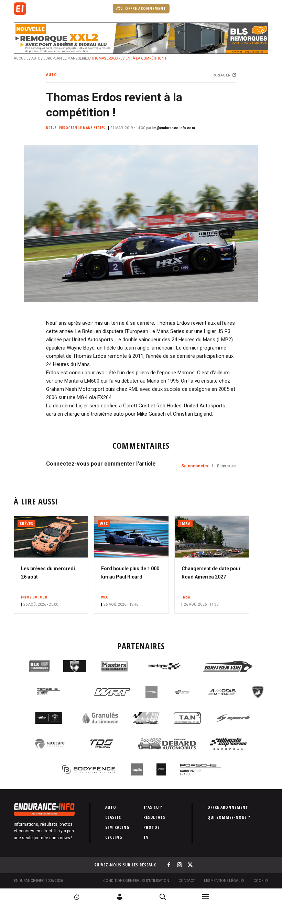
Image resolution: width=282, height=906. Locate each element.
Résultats (154, 817)
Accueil (21, 58)
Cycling (113, 837)
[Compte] (119, 897)
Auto (36, 58)
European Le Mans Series (66, 58)
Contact (186, 881)
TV (146, 837)
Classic (113, 817)
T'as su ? (152, 807)
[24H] (76, 897)
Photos (151, 827)
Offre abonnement (145, 8)
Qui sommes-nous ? (228, 817)
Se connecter (195, 466)
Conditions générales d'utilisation (136, 881)
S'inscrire (226, 466)
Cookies (260, 881)
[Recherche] (162, 897)
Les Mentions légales (224, 881)
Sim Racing (117, 827)
